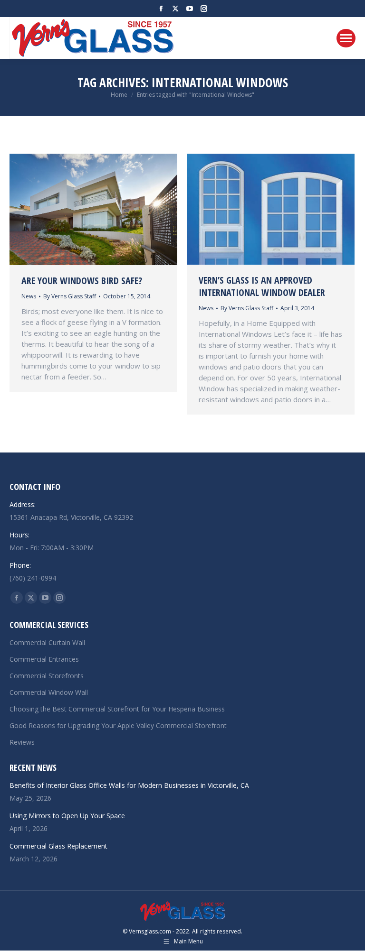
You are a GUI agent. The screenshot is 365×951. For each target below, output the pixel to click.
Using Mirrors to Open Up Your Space (67, 815)
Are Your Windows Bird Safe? (81, 280)
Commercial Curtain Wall (47, 642)
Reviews (22, 742)
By (69, 296)
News (28, 296)
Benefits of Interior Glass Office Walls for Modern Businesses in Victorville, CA (129, 785)
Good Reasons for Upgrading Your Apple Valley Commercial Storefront (118, 725)
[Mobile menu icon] (345, 38)
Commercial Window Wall (49, 692)
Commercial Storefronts (47, 675)
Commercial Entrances (44, 659)
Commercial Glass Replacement (58, 845)
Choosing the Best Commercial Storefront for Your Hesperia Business (117, 708)
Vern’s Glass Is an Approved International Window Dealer (262, 286)
